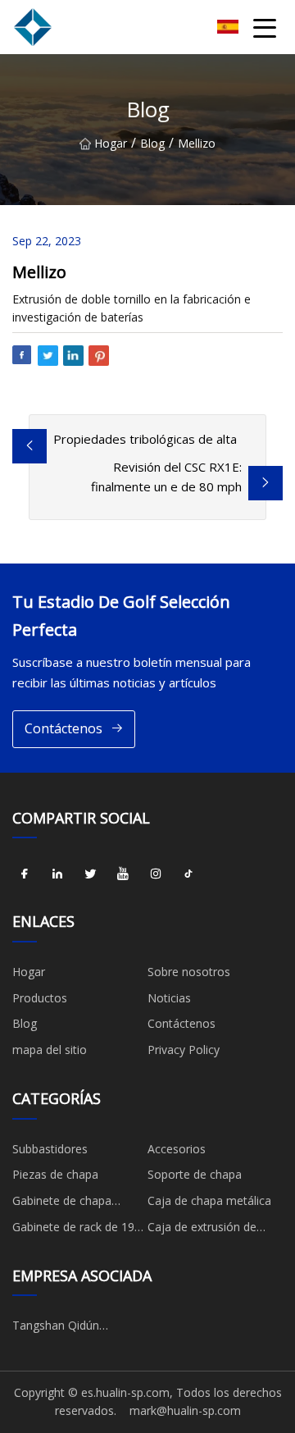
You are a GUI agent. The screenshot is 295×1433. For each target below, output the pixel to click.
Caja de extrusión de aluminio (202, 1229)
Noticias (169, 998)
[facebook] (24, 873)
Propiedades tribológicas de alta (145, 439)
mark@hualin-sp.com (185, 1410)
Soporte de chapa (195, 1174)
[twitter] (90, 873)
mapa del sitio (49, 1049)
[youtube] (123, 873)
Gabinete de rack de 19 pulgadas (73, 1229)
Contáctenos (63, 728)
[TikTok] (188, 873)
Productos (39, 998)
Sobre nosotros (189, 971)
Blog (152, 143)
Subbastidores (50, 1149)
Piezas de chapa (55, 1174)
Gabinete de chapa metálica (61, 1203)
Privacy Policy (184, 1049)
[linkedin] (57, 873)
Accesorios (177, 1149)
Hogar (110, 143)
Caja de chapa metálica (209, 1200)
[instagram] (155, 873)
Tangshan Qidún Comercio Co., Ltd (60, 1328)
